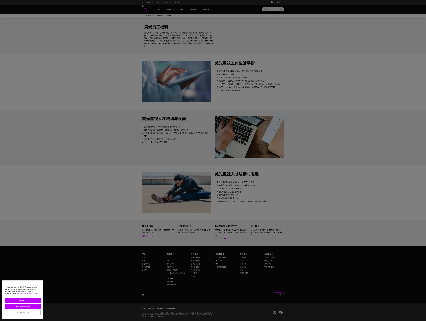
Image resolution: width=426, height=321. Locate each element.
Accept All (22, 300)
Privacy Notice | (22, 293)
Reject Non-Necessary (23, 306)
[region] (22, 299)
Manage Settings (23, 312)
